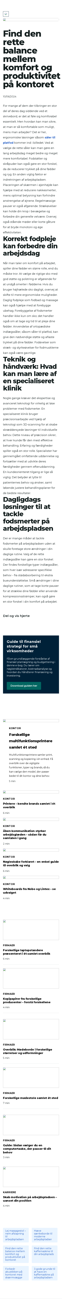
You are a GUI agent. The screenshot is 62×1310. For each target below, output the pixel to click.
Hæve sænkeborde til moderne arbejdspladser (43, 1235)
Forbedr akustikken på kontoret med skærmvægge (13, 1273)
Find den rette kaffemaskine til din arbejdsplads (44, 1251)
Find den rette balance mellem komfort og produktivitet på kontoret (15, 1254)
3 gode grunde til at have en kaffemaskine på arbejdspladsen (44, 1273)
